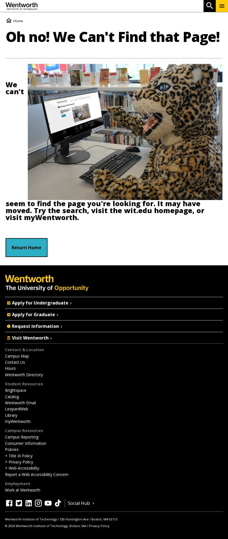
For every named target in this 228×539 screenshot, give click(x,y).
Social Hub (79, 503)
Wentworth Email (20, 402)
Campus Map (17, 356)
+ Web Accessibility (22, 468)
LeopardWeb (16, 408)
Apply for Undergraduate (40, 303)
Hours (10, 368)
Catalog (12, 396)
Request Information (35, 326)
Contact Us (15, 362)
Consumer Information (25, 443)
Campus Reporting (21, 437)
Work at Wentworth (22, 490)
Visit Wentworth (30, 338)
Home (18, 21)
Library (11, 415)
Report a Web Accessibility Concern (36, 474)
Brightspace (15, 390)
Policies (12, 449)
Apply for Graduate (33, 314)
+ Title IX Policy (19, 455)
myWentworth (50, 217)
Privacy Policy (99, 526)
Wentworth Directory (24, 374)
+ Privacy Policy (19, 462)
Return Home (26, 247)
